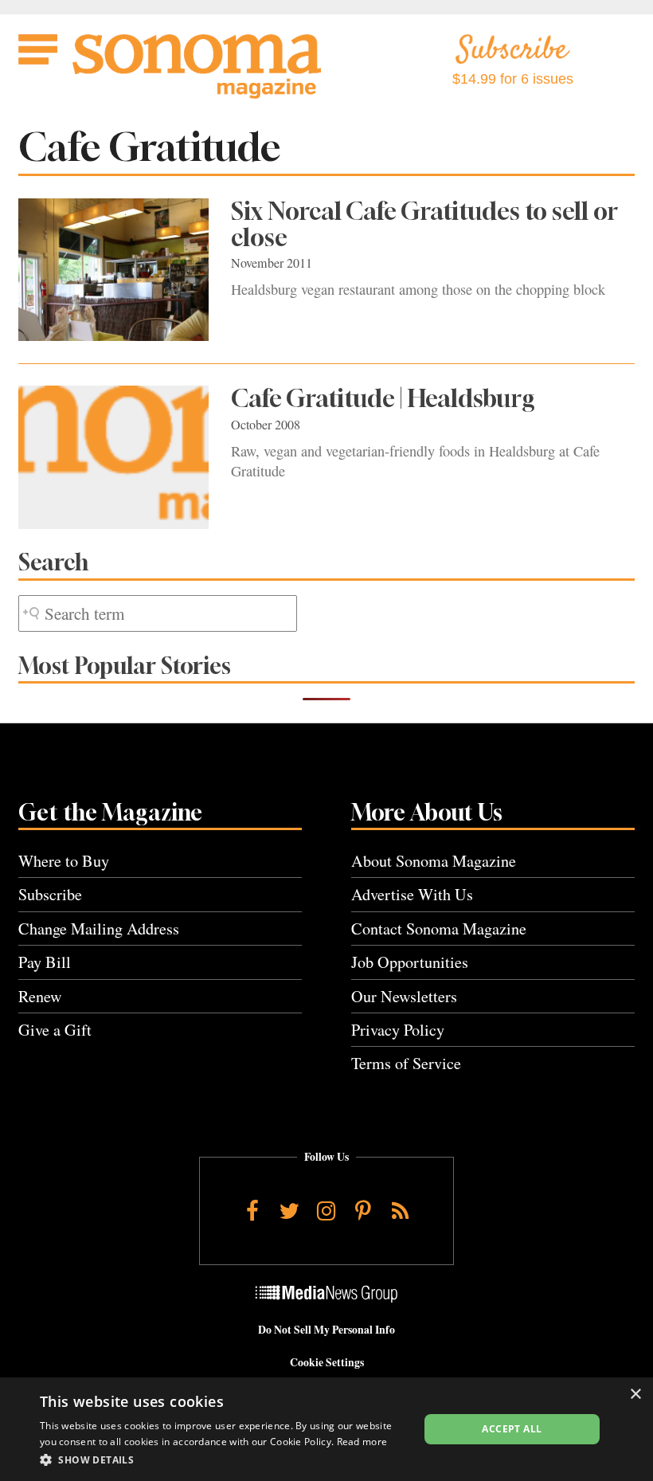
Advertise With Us (412, 894)
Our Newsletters (404, 996)
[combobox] (157, 614)
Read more (362, 1441)
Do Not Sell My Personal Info (326, 1330)
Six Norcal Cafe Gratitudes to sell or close (424, 224)
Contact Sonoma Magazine (438, 928)
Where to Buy (63, 861)
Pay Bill (44, 962)
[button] (224, 1459)
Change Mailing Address (98, 928)
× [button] (635, 1395)
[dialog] (326, 1429)
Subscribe (50, 894)
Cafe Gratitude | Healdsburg (383, 398)
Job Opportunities (409, 962)
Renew (40, 996)
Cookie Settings (327, 1362)
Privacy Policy (397, 1029)
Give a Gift (55, 1029)
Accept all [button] (512, 1429)
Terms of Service (406, 1063)
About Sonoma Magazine (433, 861)
